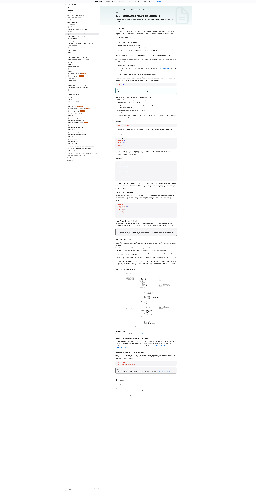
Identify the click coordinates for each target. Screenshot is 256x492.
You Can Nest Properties (124, 193)
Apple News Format (126, 9)
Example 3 (118, 159)
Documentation (72, 5)
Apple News (118, 9)
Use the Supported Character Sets (129, 352)
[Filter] (81, 489)
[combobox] (81, 489)
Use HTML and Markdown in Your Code (131, 339)
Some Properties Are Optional (126, 221)
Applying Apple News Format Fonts (165, 371)
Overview (119, 28)
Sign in (159, 1)
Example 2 (118, 135)
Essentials (119, 385)
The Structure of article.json (125, 269)
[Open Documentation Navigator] (66, 5)
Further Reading (121, 331)
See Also (119, 380)
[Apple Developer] (99, 1)
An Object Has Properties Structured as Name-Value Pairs (136, 74)
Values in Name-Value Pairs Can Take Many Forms (133, 97)
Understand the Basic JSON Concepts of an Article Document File (142, 55)
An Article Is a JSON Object (125, 66)
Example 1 (118, 121)
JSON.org (143, 333)
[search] (80, 489)
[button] (155, 1)
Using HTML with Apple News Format (161, 345)
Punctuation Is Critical (123, 239)
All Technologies (70, 7)
